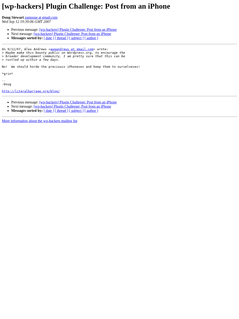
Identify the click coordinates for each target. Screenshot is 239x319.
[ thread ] (61, 38)
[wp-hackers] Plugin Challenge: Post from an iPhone (78, 30)
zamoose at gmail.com (41, 17)
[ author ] (91, 38)
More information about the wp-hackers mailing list (39, 121)
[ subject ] (76, 38)
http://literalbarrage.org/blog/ (31, 91)
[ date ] (49, 38)
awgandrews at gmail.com (71, 49)
